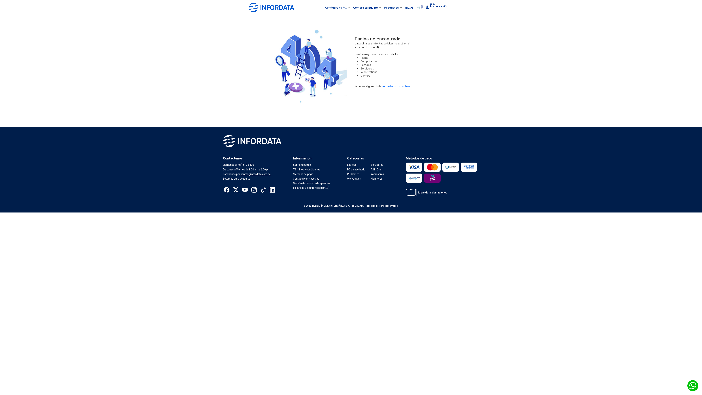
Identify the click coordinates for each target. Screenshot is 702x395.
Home (364, 58)
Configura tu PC (336, 8)
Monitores (376, 178)
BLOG (409, 8)
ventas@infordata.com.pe (256, 174)
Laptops (366, 65)
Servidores (367, 68)
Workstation (354, 178)
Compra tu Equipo (365, 8)
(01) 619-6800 (245, 164)
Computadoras (370, 61)
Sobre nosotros (302, 164)
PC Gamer (353, 174)
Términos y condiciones (306, 169)
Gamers (365, 76)
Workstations (369, 72)
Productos (391, 8)
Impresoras (377, 174)
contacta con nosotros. (396, 86)
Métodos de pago (303, 174)
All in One (376, 169)
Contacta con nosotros (306, 178)
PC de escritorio (356, 169)
